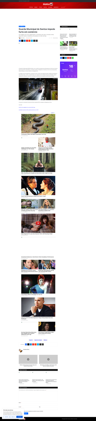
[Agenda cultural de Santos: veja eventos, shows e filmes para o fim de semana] (38, 375)
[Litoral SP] (48, 4)
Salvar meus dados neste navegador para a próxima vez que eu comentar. (31, 411)
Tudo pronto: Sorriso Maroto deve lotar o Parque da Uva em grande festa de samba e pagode (64, 36)
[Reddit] (29, 41)
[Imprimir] (37, 41)
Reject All (13, 416)
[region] (13, 413)
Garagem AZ (56, 7)
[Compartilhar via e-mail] (34, 41)
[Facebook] (20, 41)
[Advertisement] (48, 17)
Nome (20, 402)
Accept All (19, 416)
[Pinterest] (27, 41)
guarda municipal (38, 340)
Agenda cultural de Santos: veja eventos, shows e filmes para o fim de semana (38, 380)
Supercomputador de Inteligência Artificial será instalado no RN (72, 35)
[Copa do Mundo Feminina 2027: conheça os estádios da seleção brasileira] (73, 43)
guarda (31, 340)
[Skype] (32, 41)
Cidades (35, 7)
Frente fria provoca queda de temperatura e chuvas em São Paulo (64, 47)
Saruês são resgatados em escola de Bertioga (27, 107)
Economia (50, 7)
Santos (24, 26)
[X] (22, 41)
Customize (6, 416)
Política (45, 7)
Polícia (40, 7)
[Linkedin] (25, 41)
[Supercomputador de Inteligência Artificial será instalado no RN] (73, 31)
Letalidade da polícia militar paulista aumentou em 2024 (28, 109)
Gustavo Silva (26, 349)
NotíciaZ (31, 7)
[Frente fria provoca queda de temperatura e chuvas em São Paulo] (64, 43)
